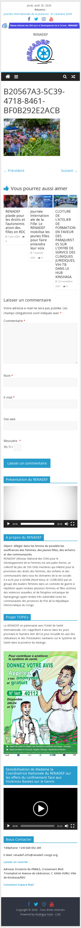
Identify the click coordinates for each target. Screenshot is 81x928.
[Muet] (66, 524)
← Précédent (14, 170)
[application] (40, 507)
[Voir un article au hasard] (73, 77)
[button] (40, 506)
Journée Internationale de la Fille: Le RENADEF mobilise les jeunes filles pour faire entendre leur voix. (40, 229)
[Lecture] (8, 524)
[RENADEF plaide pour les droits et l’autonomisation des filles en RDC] (16, 197)
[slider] (37, 524)
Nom (8, 376)
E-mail (9, 397)
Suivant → (69, 170)
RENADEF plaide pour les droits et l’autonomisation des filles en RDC (15, 221)
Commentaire (14, 321)
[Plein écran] (72, 524)
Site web (9, 419)
